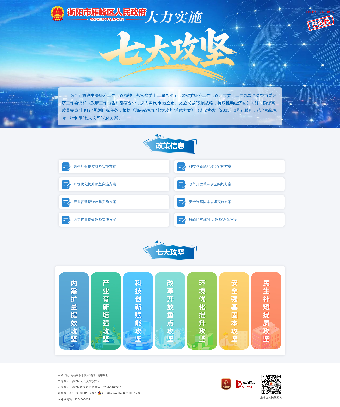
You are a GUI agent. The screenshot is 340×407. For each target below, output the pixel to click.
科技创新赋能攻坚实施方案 (210, 166)
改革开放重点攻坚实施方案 (210, 183)
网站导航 (63, 375)
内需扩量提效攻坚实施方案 (95, 219)
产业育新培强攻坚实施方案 (95, 201)
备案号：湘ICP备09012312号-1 (77, 393)
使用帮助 (102, 375)
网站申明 (75, 375)
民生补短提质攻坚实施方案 (95, 166)
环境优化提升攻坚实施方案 (95, 183)
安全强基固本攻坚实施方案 (210, 201)
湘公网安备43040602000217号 (121, 393)
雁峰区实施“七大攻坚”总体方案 (213, 219)
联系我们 (89, 375)
